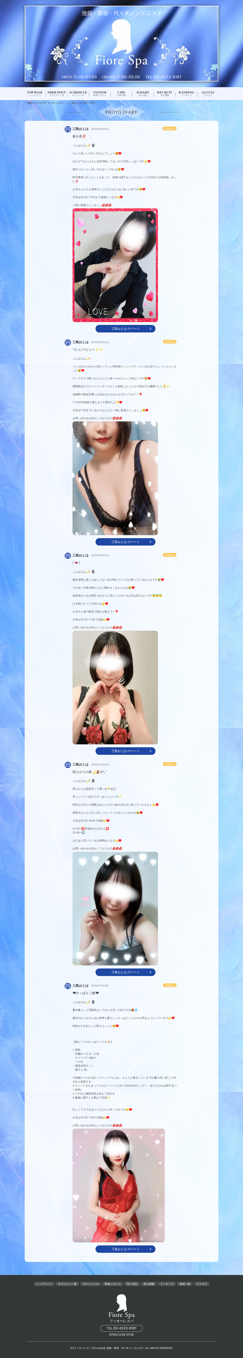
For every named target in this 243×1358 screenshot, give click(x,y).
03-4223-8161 (121, 1328)
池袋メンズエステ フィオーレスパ (46, 102)
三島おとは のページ (125, 328)
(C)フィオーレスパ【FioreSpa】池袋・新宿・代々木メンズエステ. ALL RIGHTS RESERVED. (121, 1348)
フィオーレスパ (121, 1321)
